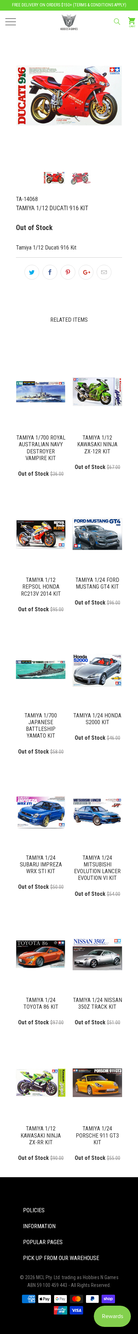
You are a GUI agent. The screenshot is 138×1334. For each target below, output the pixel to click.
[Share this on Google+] (86, 272)
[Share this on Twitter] (31, 272)
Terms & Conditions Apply (99, 4)
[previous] (33, 83)
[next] (104, 83)
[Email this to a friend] (104, 272)
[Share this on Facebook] (49, 272)
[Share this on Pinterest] (68, 272)
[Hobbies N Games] (69, 21)
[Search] (116, 21)
